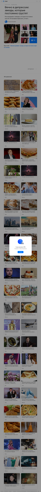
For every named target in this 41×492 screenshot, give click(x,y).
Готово (20, 252)
